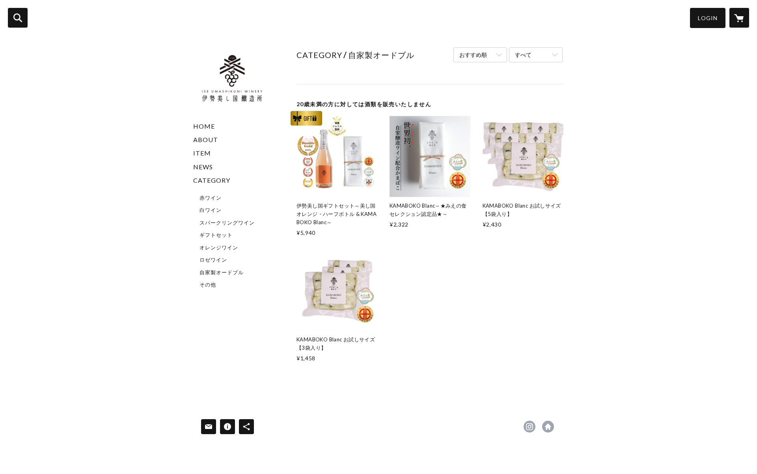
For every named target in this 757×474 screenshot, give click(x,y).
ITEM (202, 153)
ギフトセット (216, 235)
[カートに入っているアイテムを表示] (739, 18)
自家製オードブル (222, 272)
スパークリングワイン (227, 222)
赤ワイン (211, 198)
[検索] (18, 18)
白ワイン (211, 210)
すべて (523, 54)
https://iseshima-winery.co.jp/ (548, 427)
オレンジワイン (219, 247)
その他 (208, 284)
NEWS (203, 166)
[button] (707, 18)
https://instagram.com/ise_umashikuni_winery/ (529, 427)
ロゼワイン (213, 260)
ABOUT (205, 139)
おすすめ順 (473, 54)
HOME (204, 126)
